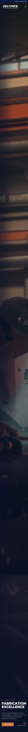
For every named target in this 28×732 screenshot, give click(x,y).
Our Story (7, 724)
